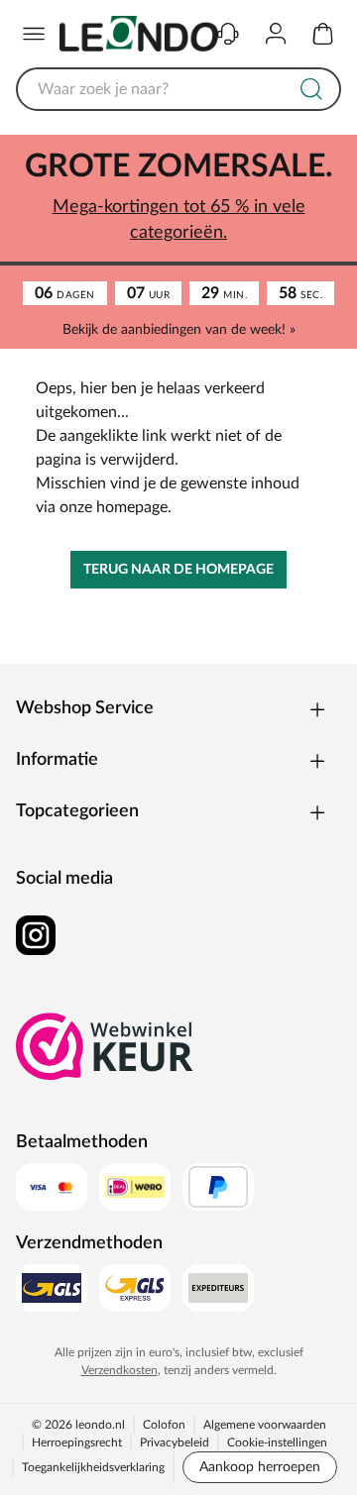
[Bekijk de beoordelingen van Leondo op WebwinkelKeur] (105, 1046)
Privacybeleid (174, 1442)
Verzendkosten (119, 1370)
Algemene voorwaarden (264, 1425)
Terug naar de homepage (178, 570)
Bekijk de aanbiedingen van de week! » (179, 330)
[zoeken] (311, 89)
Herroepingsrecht (77, 1442)
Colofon (164, 1425)
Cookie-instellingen (277, 1442)
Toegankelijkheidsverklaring (93, 1467)
